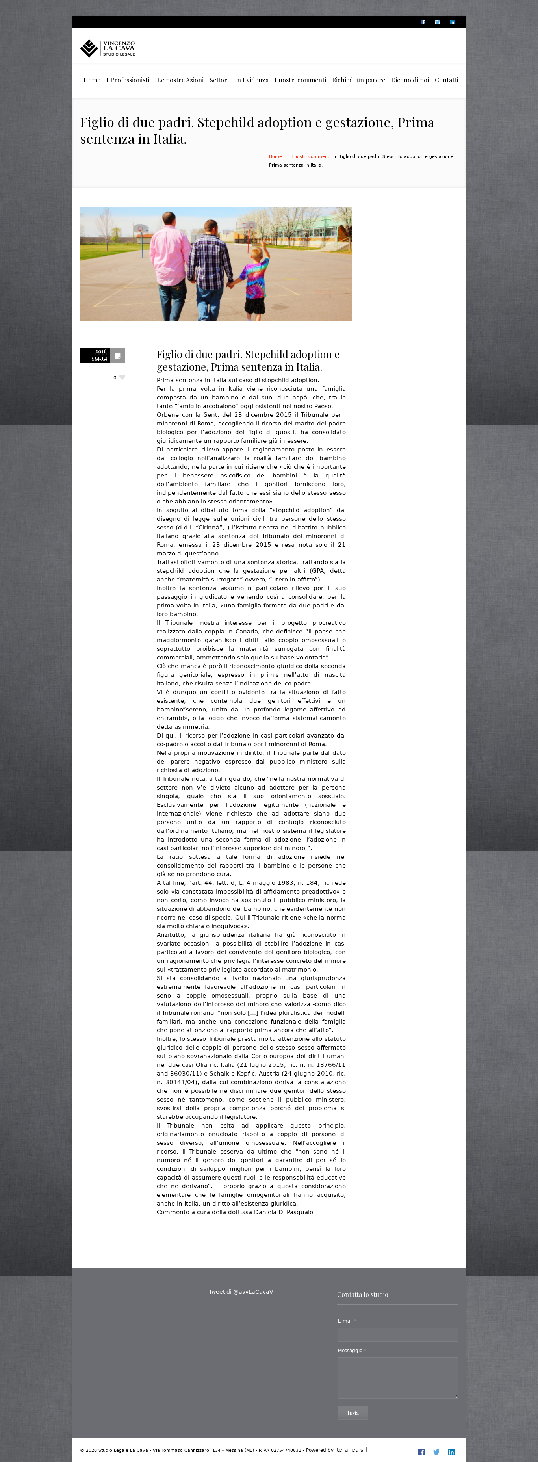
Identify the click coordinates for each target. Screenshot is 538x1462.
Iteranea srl (351, 1450)
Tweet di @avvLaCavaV (241, 1292)
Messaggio (352, 1350)
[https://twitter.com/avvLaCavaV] (437, 22)
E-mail (347, 1321)
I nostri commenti (310, 156)
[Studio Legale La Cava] (121, 48)
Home (275, 156)
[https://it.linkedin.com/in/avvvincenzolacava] (451, 22)
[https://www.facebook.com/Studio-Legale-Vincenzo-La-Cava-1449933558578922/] (422, 22)
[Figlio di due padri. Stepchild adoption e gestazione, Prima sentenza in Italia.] (216, 270)
